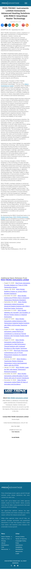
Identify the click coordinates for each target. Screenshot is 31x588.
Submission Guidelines (19, 546)
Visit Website (16, 431)
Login (17, 553)
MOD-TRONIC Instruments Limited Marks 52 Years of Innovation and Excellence (16, 382)
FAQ (2, 547)
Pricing (3, 540)
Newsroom (19, 551)
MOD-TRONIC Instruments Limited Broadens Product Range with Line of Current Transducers (16, 376)
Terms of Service (21, 538)
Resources (4, 549)
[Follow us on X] (11, 565)
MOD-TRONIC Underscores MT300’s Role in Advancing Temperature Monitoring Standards (16, 298)
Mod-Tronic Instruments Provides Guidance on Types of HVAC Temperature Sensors (17, 285)
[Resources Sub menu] (9, 549)
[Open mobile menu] (26, 3)
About (3, 543)
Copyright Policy (21, 540)
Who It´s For (5, 538)
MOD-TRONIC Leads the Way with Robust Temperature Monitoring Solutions (16, 369)
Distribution (5, 545)
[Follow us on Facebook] (14, 565)
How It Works (5, 536)
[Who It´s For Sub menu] (11, 538)
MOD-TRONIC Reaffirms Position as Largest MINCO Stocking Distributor (15, 291)
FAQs (17, 543)
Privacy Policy (20, 536)
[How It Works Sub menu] (11, 536)
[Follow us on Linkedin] (17, 565)
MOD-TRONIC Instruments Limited (15, 280)
